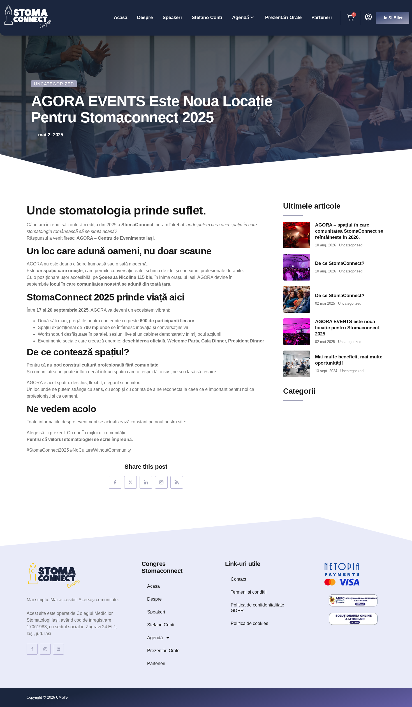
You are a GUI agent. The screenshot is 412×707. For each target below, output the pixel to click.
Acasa (120, 17)
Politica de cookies (249, 623)
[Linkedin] (58, 649)
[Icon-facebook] (115, 482)
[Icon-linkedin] (146, 482)
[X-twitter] (130, 482)
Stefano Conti (207, 17)
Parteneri (321, 17)
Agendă (240, 17)
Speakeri (172, 17)
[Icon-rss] (176, 482)
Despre (145, 17)
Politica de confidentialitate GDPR (257, 608)
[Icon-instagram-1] (161, 482)
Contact (238, 579)
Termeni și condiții (249, 592)
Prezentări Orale (283, 17)
